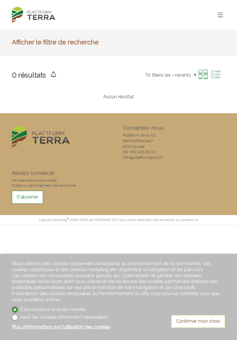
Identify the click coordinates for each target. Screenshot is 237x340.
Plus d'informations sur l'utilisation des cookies (61, 327)
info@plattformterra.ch (143, 157)
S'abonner (27, 197)
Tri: (148, 75)
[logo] (33, 15)
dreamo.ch (190, 220)
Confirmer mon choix (198, 321)
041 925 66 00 (143, 152)
